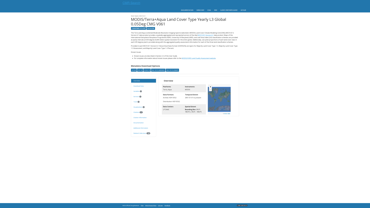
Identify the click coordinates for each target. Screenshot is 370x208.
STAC (209, 10)
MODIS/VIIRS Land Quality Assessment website (199, 58)
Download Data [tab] (138, 86)
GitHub (243, 10)
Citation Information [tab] (140, 117)
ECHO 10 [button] (147, 70)
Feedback (167, 205)
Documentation (187, 10)
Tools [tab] (136, 102)
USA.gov (160, 205)
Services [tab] (137, 96)
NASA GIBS (227, 113)
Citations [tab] (137, 112)
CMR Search (131, 2)
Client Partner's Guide (228, 10)
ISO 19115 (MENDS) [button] (158, 70)
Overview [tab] (136, 81)
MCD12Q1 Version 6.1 (206, 35)
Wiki (215, 10)
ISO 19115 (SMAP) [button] (172, 70)
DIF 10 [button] (140, 70)
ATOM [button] (134, 70)
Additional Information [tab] (140, 128)
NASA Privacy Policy (150, 205)
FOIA (142, 205)
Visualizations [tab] (138, 107)
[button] (210, 86)
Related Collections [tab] (141, 133)
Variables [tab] (137, 91)
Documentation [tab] (138, 123)
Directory (200, 10)
